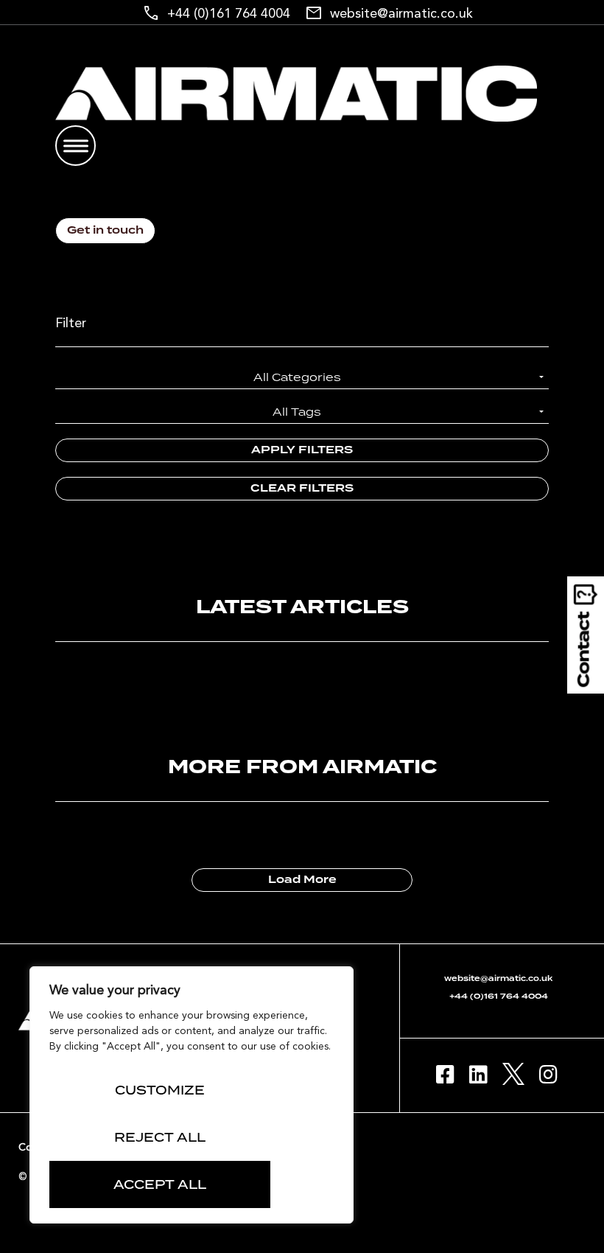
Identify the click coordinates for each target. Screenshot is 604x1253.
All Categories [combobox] (297, 377)
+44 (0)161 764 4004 (228, 14)
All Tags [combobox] (297, 412)
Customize (160, 1090)
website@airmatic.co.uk (401, 14)
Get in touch (105, 231)
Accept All (159, 1184)
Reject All (160, 1137)
